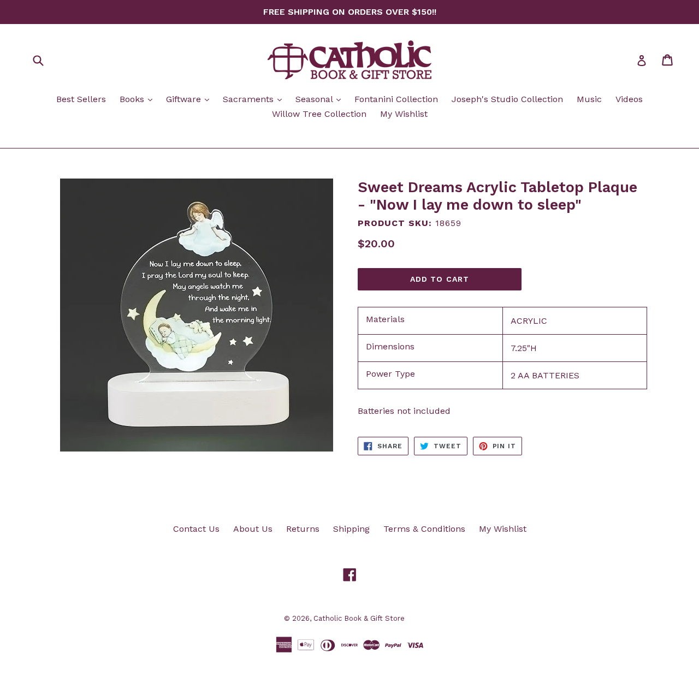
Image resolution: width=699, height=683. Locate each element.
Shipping (351, 529)
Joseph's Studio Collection (507, 99)
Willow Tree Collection (319, 114)
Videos (629, 99)
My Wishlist (404, 114)
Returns (302, 529)
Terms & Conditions (424, 529)
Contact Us (196, 529)
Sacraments (255, 98)
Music (589, 99)
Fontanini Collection (396, 99)
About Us (253, 529)
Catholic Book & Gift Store (359, 618)
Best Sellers (81, 99)
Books (139, 98)
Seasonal (320, 98)
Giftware (190, 98)
